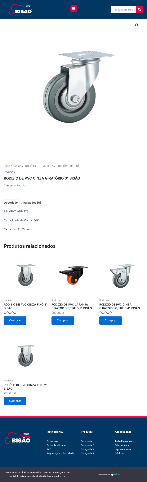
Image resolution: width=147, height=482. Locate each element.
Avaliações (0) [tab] (31, 202)
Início (7, 165)
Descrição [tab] (11, 202)
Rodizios (18, 165)
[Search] (139, 9)
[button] (73, 8)
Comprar (15, 320)
